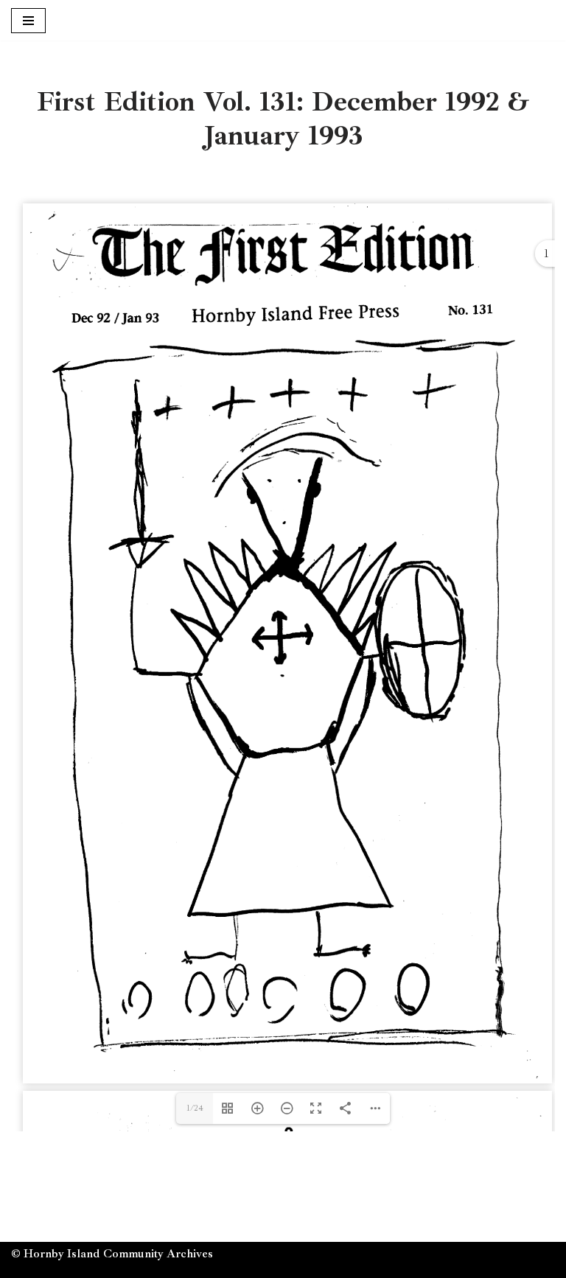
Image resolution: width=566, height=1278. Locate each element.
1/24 (194, 1108)
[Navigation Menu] (28, 20)
